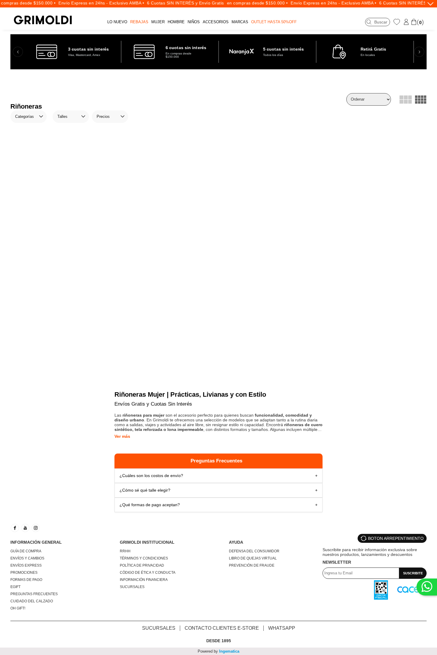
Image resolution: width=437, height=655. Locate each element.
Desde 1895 (218, 640)
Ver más (122, 436)
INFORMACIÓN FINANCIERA (144, 580)
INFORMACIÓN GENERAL (36, 542)
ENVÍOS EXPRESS (26, 565)
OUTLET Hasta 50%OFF (274, 22)
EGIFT (15, 587)
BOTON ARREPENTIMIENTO (396, 538)
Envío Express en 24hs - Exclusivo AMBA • (95, 3)
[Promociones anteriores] (18, 52)
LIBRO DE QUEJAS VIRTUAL (253, 558)
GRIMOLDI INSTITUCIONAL (147, 542)
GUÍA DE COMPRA (25, 551)
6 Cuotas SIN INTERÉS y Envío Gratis (179, 3)
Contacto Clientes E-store (222, 628)
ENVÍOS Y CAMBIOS (27, 558)
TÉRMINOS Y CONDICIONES (144, 558)
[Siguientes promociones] (419, 52)
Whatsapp (281, 628)
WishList (397, 21)
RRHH (125, 551)
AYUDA (236, 542)
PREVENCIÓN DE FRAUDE (251, 565)
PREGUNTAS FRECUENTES (34, 594)
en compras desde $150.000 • (251, 3)
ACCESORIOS (216, 22)
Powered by (218, 651)
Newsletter (337, 562)
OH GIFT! (17, 608)
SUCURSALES (132, 587)
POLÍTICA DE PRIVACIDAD (142, 565)
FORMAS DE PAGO (26, 580)
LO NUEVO (117, 22)
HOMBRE (176, 22)
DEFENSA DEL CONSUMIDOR (254, 551)
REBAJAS (139, 22)
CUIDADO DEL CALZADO (31, 601)
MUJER (158, 22)
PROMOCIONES (23, 572)
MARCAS (240, 22)
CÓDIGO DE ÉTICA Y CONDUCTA (147, 572)
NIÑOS (194, 22)
